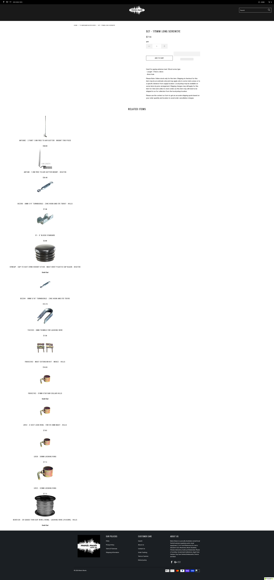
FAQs (107, 541)
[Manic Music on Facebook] (3, 2)
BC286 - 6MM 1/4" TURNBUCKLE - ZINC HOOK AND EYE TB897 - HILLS (45, 189)
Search (140, 541)
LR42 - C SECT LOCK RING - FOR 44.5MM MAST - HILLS (45, 411)
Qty (147, 42)
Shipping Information (112, 552)
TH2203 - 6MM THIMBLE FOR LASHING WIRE (45, 316)
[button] (187, 54)
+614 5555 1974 (17, 2)
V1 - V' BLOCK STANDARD (45, 221)
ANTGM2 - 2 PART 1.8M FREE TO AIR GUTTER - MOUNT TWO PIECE (45, 126)
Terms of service (143, 556)
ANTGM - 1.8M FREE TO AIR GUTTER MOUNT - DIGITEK (45, 158)
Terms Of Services (111, 548)
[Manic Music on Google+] (7, 2)
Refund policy (142, 560)
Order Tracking (142, 552)
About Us (141, 545)
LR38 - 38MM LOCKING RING (45, 442)
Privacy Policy (110, 545)
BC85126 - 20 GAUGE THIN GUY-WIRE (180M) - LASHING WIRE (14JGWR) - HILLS (45, 506)
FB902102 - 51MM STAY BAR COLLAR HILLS (45, 379)
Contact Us (141, 548)
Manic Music (82, 570)
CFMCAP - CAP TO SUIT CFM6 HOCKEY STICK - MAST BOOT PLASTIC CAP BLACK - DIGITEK (45, 253)
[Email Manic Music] (10, 2)
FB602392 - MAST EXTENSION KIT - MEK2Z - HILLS (45, 348)
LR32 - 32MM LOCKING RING (45, 474)
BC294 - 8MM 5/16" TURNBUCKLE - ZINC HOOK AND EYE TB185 (45, 284)
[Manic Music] (137, 10)
